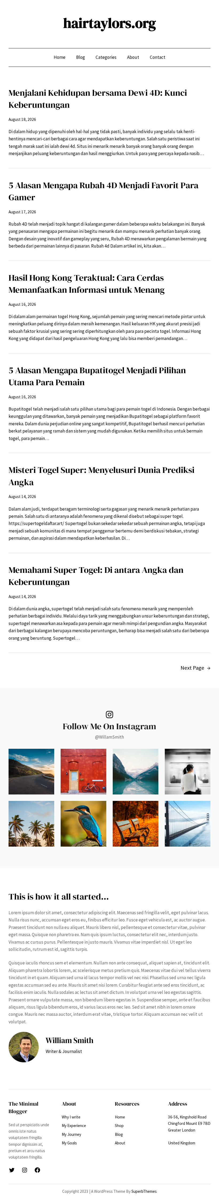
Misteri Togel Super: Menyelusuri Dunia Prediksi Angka (101, 476)
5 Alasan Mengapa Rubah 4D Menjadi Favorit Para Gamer (103, 191)
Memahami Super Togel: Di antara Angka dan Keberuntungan (96, 576)
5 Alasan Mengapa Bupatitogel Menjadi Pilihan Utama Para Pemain (97, 376)
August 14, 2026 (22, 496)
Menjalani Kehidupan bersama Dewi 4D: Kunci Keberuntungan (98, 99)
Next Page (195, 667)
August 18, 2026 (22, 119)
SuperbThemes (144, 1191)
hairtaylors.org (109, 23)
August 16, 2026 (22, 304)
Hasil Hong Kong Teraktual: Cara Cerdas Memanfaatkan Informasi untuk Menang (87, 284)
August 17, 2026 (22, 211)
